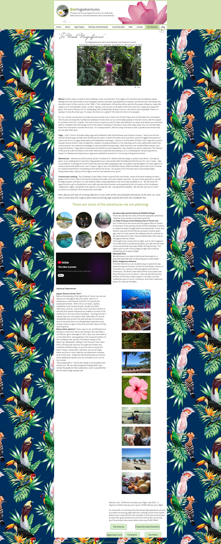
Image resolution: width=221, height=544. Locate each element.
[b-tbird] (158, 540)
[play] (135, 87)
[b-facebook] (154, 540)
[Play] (161, 29)
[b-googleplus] (161, 540)
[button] (141, 12)
